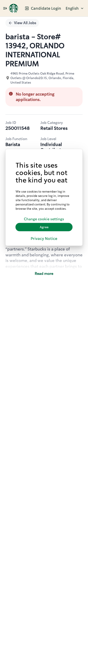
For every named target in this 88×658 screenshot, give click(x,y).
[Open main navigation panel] (5, 8)
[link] (13, 8)
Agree (44, 227)
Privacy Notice (44, 238)
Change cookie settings (44, 219)
